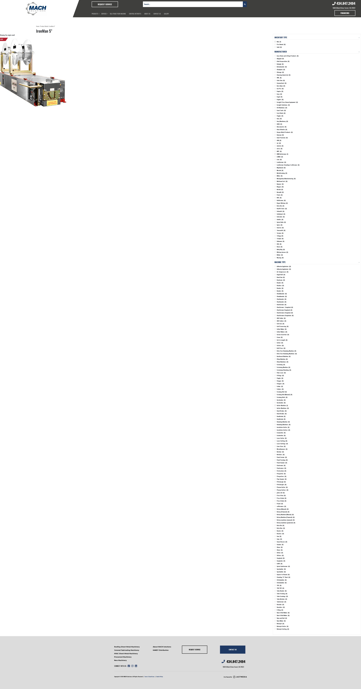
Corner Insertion (283, 334)
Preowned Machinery (123, 657)
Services (104, 14)
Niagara (280, 187)
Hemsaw (280, 135)
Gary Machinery (282, 121)
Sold (279, 47)
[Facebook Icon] (129, 666)
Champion (281, 69)
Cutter (280, 343)
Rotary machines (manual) (286, 520)
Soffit (279, 564)
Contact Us (157, 14)
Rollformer (281, 200)
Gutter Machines (283, 408)
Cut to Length (282, 340)
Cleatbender (281, 299)
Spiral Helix (281, 222)
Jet (279, 143)
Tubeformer (281, 602)
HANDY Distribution (161, 650)
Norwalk (280, 192)
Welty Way (281, 249)
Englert (280, 99)
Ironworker (281, 433)
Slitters (280, 555)
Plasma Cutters (282, 490)
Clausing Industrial (283, 75)
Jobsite (280, 146)
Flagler (280, 116)
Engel (279, 97)
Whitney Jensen (282, 252)
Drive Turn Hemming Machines (287, 354)
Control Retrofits (135, 14)
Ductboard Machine (283, 356)
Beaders (280, 285)
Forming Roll (282, 392)
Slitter (280, 553)
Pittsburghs (281, 484)
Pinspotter (281, 474)
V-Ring (280, 610)
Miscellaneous (282, 449)
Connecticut (281, 83)
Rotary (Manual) (283, 509)
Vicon (279, 247)
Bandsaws (281, 280)
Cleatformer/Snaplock (284, 310)
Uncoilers (281, 607)
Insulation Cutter (283, 427)
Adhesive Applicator (284, 266)
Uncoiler (280, 604)
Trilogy (280, 236)
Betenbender (282, 67)
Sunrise (280, 228)
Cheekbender (282, 294)
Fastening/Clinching (284, 370)
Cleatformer (281, 304)
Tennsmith (281, 230)
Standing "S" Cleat (283, 577)
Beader (280, 283)
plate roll (281, 493)
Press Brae (281, 495)
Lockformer (281, 162)
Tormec (280, 233)
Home (37, 26)
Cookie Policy (159, 676)
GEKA (279, 124)
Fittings (280, 375)
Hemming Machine (283, 422)
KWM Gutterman (282, 154)
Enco (279, 94)
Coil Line (280, 324)
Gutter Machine (282, 405)
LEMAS (280, 157)
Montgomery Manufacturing (286, 178)
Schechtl (280, 211)
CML (279, 78)
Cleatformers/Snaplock (285, 313)
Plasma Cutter (282, 487)
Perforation (281, 471)
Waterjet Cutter (282, 626)
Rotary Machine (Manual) (285, 514)
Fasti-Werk (281, 113)
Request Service (105, 4)
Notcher (280, 452)
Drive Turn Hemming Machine (286, 351)
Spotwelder (281, 569)
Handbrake (281, 416)
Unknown (280, 241)
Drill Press (281, 348)
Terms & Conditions (149, 676)
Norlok (280, 189)
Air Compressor (282, 272)
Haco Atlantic (282, 129)
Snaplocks (281, 561)
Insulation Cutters (283, 430)
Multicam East (282, 181)
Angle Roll (281, 274)
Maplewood (281, 168)
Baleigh (280, 64)
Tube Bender (282, 591)
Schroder (281, 217)
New (279, 42)
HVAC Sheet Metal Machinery (126, 653)
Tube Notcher (282, 599)
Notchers (280, 454)
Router (280, 531)
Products (95, 14)
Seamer (280, 544)
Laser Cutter (282, 438)
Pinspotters (281, 476)
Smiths (280, 219)
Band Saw (281, 277)
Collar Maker (281, 329)
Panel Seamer (282, 463)
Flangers (280, 384)
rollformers (281, 506)
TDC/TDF (280, 588)
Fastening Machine (283, 367)
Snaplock (280, 558)
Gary (279, 119)
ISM (279, 140)
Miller (279, 176)
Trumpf (280, 238)
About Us (147, 14)
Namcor (280, 184)
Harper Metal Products (285, 132)
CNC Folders (281, 321)
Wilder (280, 255)
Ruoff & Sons (282, 208)
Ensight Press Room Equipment (287, 102)
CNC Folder (281, 318)
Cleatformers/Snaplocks (285, 315)
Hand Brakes (282, 411)
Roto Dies (281, 528)
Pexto (280, 195)
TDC (279, 585)
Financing (345, 13)
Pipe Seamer (281, 479)
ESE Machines (282, 108)
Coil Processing (282, 326)
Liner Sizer (281, 446)
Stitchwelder (282, 580)
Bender (280, 288)
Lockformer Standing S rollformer (288, 165)
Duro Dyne (281, 86)
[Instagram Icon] (132, 666)
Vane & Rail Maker (283, 613)
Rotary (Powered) (283, 512)
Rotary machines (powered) (286, 523)
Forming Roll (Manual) (284, 394)
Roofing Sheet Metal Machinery (127, 647)
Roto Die (280, 206)
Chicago (280, 72)
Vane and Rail (282, 618)
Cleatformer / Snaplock (285, 307)
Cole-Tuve (281, 80)
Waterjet (280, 624)
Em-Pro (280, 89)
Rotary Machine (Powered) (286, 517)
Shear (280, 547)
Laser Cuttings (282, 444)
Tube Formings (282, 596)
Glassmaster (281, 127)
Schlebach (281, 214)
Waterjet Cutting (283, 629)
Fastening (281, 364)
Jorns (279, 148)
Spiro (279, 225)
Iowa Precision (282, 138)
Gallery (166, 14)
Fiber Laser (281, 373)
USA (279, 244)
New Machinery (120, 660)
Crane (280, 337)
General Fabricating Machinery (126, 650)
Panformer (281, 465)
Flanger (280, 381)
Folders (280, 389)
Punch (280, 504)
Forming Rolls (282, 397)
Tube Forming (282, 594)
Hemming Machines (283, 424)
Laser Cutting (282, 441)
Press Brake (281, 498)
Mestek (280, 170)
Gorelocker (281, 400)
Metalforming (282, 173)
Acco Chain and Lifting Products (287, 56)
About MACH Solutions (162, 647)
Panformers (281, 468)
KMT (279, 151)
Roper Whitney (282, 203)
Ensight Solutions (283, 105)
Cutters (280, 345)
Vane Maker (281, 621)
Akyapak (280, 59)
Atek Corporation (283, 61)
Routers (280, 534)
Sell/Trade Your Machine (118, 14)
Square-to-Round (283, 574)
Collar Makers (282, 332)
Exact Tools (281, 110)
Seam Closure (282, 542)
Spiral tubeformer (283, 566)
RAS (279, 198)
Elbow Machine (282, 359)
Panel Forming (282, 460)
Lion (279, 159)
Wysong (280, 258)
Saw (279, 536)
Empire (280, 91)
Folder (280, 386)
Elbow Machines (282, 362)
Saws (279, 539)
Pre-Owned (281, 44)
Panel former (282, 457)
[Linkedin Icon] (136, 666)
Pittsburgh (281, 482)
